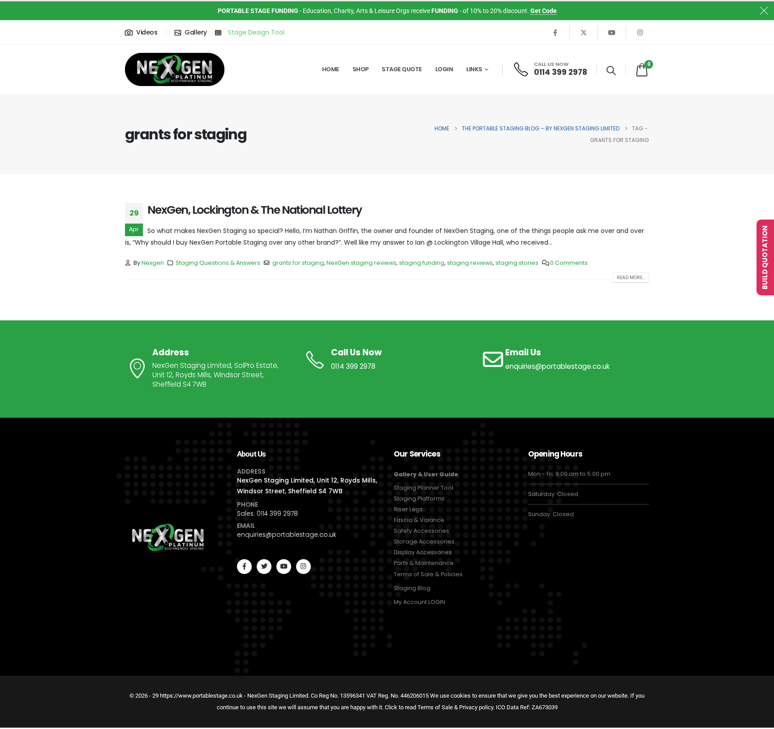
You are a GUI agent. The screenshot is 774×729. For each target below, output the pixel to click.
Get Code (543, 10)
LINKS (474, 69)
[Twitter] (264, 566)
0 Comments (569, 263)
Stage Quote (402, 69)
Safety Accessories (421, 531)
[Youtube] (611, 32)
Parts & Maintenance (424, 563)
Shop (361, 69)
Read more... (631, 277)
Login (444, 69)
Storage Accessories (424, 541)
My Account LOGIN (419, 602)
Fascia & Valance (419, 520)
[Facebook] (555, 32)
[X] (583, 32)
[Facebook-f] (244, 566)
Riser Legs (408, 509)
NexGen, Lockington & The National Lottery (254, 210)
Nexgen (153, 263)
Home (330, 69)
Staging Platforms (419, 498)
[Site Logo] (174, 69)
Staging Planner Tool (423, 488)
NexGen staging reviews (361, 263)
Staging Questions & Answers (218, 263)
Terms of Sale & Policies (428, 574)
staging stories (516, 263)
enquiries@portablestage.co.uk (286, 534)
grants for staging (298, 263)
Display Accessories (423, 552)
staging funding (421, 263)
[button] (611, 70)
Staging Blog (412, 588)
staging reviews (470, 263)
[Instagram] (640, 32)
